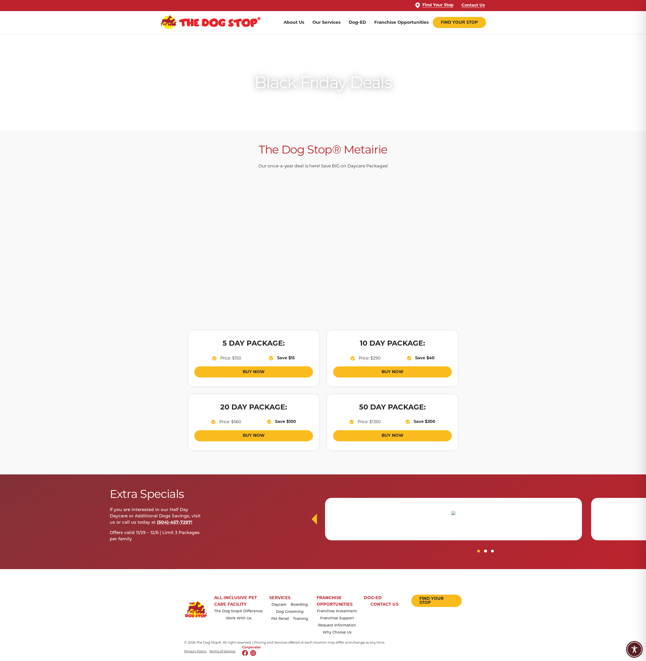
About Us (294, 22)
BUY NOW (254, 372)
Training (300, 619)
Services (279, 598)
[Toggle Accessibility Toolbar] (634, 649)
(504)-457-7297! (174, 522)
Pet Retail (280, 619)
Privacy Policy (195, 651)
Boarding (299, 605)
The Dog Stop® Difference (238, 611)
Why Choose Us (337, 632)
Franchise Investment (337, 611)
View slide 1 (478, 551)
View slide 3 (492, 551)
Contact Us (473, 6)
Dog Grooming (290, 612)
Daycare (279, 605)
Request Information (337, 625)
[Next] (314, 519)
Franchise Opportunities (401, 22)
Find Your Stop (437, 5)
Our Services (326, 22)
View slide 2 (485, 551)
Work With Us (238, 618)
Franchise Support (337, 618)
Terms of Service (222, 651)
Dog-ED (357, 22)
